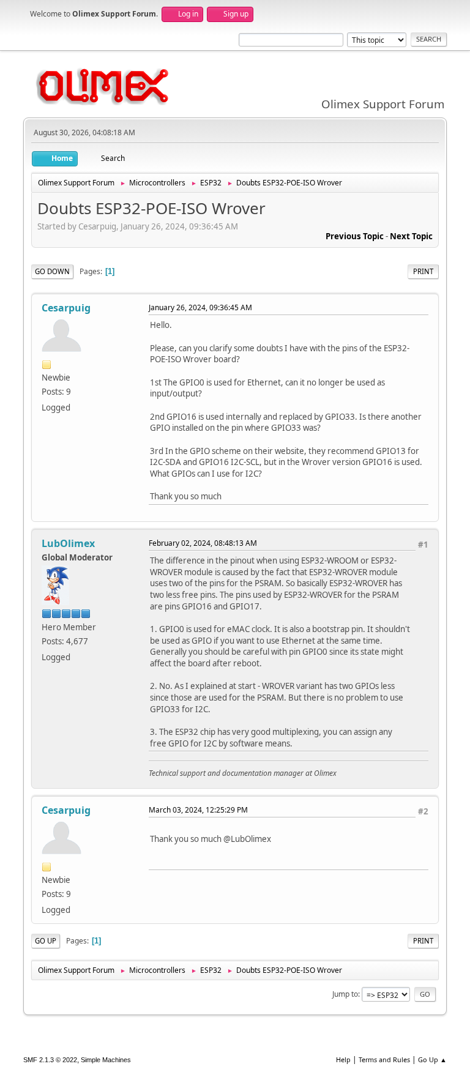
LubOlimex (68, 543)
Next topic (411, 236)
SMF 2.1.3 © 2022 (50, 1059)
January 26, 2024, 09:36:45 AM (200, 307)
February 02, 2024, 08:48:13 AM (203, 543)
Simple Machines (106, 1059)
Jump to (345, 994)
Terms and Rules (384, 1059)
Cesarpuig (66, 308)
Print (423, 271)
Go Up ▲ (432, 1059)
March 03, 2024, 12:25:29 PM (198, 810)
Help (343, 1059)
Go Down (52, 271)
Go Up (45, 940)
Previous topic (355, 236)
